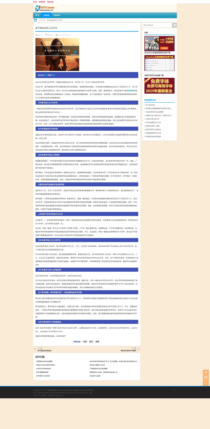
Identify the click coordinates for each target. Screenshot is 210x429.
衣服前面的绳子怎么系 (153, 133)
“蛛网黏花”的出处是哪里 (44, 361)
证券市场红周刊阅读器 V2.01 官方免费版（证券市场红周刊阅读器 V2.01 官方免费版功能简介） (115, 361)
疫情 (130, 90)
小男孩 (175, 390)
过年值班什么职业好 (43, 376)
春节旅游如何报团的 (44, 350)
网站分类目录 (68, 390)
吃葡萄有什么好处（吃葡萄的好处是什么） (104, 372)
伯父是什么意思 (95, 376)
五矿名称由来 (150, 105)
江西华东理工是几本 (152, 119)
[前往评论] (205, 377)
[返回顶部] (205, 383)
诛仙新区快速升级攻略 (153, 136)
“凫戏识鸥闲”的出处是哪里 (155, 112)
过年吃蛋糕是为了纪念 (153, 122)
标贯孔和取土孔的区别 (153, 129)
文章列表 (42, 2)
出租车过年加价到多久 (44, 368)
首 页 (35, 2)
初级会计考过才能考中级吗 (45, 365)
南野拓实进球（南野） (153, 126)
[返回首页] (205, 372)
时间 (53, 75)
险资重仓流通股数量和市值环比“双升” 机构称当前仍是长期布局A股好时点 (160, 108)
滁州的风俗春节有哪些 (128, 350)
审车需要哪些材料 (42, 372)
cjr (42, 35)
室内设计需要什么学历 (97, 365)
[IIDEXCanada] (44, 4)
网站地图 (84, 390)
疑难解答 (90, 390)
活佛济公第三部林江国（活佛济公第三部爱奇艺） (160, 115)
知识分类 (50, 2)
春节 (46, 75)
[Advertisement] (65, 413)
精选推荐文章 (77, 390)
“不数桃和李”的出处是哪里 (99, 368)
